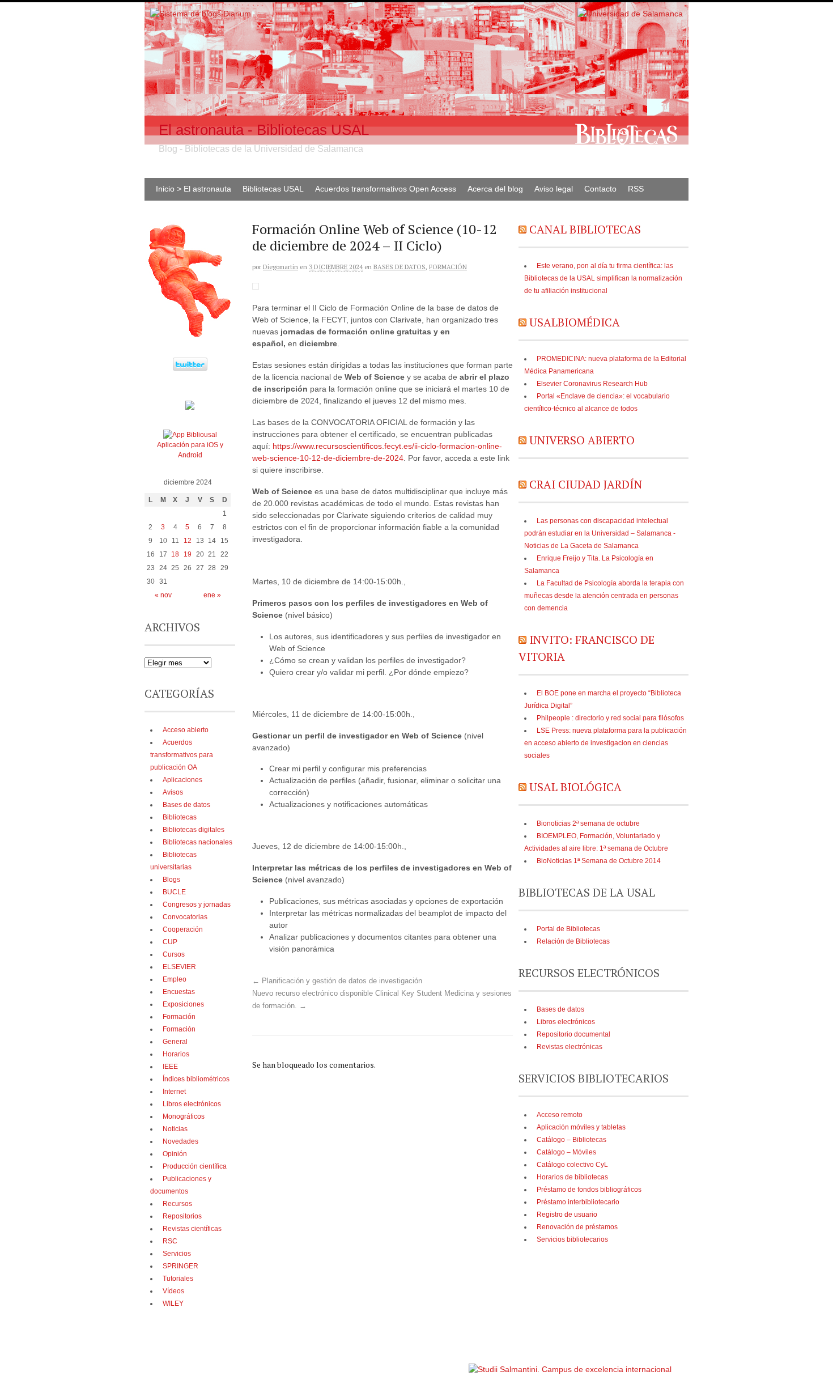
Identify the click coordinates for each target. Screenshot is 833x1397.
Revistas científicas (192, 1229)
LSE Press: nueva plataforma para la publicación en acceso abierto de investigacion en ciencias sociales (605, 743)
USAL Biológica (575, 787)
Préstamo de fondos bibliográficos (589, 1190)
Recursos (177, 1204)
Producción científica (195, 1166)
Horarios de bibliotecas (572, 1177)
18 (175, 554)
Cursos (174, 954)
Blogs (171, 880)
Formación (448, 267)
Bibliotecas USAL (273, 188)
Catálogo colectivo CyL (572, 1165)
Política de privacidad (433, 1364)
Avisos (173, 792)
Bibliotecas (180, 817)
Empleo (174, 979)
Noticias (175, 1129)
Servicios (177, 1254)
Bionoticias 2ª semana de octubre (588, 823)
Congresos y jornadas (197, 904)
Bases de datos (399, 267)
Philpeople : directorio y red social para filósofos (610, 718)
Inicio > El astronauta (193, 188)
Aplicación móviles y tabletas (581, 1127)
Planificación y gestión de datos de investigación (337, 981)
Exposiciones (183, 1004)
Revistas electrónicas (569, 1047)
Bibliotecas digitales (193, 830)
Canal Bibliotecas (585, 229)
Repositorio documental (573, 1034)
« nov (163, 595)
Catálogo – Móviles (566, 1152)
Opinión (175, 1154)
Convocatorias (185, 917)
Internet (174, 1091)
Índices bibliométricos (196, 1079)
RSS (636, 188)
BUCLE (174, 892)
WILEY (173, 1303)
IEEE (170, 1067)
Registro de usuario (567, 1214)
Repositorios (182, 1216)
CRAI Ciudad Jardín (585, 484)
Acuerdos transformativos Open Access (385, 188)
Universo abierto (582, 440)
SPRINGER (180, 1266)
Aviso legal (553, 188)
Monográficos (184, 1116)
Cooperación (183, 929)
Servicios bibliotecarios (572, 1239)
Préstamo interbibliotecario (578, 1202)
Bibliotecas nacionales (197, 842)
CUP (170, 942)
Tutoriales (178, 1279)
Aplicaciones (182, 780)
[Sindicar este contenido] (522, 229)
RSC (170, 1241)
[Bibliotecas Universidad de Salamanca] (189, 407)
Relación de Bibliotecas (573, 941)
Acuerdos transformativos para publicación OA (181, 754)
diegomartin (280, 267)
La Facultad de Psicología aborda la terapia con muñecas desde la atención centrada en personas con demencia (604, 595)
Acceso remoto (560, 1115)
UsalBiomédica (574, 322)
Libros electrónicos (566, 1022)
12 (188, 541)
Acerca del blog (495, 188)
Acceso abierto (186, 730)
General (175, 1042)
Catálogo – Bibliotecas (571, 1140)
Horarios (176, 1054)
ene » (212, 595)
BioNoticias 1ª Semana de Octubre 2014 (599, 861)
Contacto (600, 188)
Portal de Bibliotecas (568, 929)
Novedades (180, 1141)
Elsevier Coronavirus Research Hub (592, 384)
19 (188, 554)
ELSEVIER (179, 967)
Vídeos (173, 1291)
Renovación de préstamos (577, 1227)
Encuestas (179, 992)
